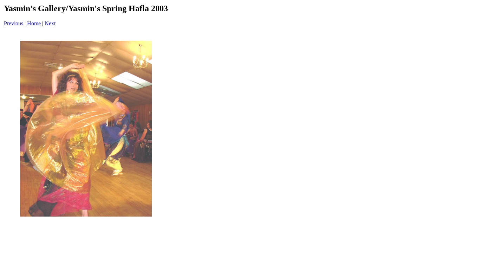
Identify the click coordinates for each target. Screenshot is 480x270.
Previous (13, 23)
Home (34, 23)
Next (50, 23)
